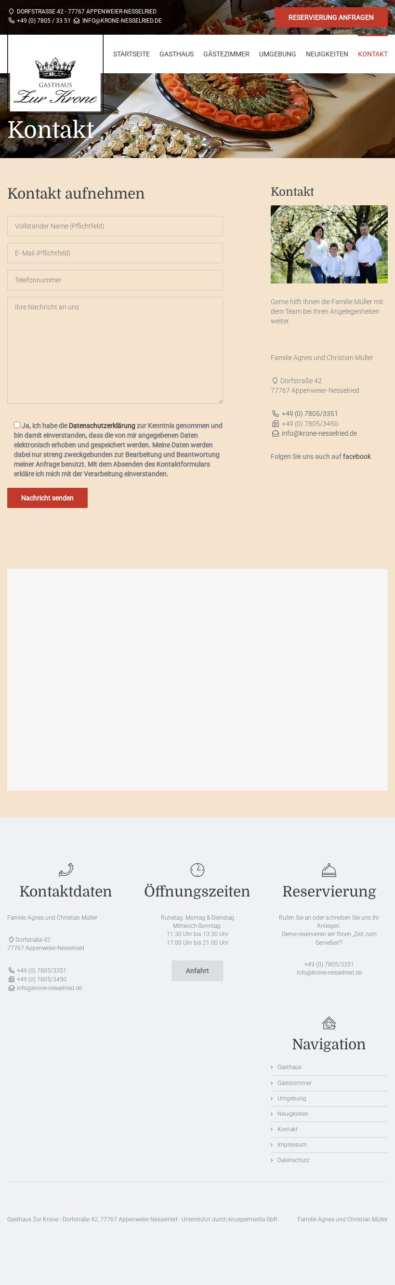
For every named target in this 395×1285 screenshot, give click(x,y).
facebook (357, 456)
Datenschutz (293, 1160)
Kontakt (373, 54)
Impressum (292, 1144)
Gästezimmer (226, 54)
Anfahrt (197, 971)
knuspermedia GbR (252, 1219)
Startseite (131, 54)
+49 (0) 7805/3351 (310, 413)
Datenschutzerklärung (102, 425)
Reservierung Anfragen (331, 17)
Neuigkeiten (327, 54)
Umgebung (277, 54)
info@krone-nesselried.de (319, 433)
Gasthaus (176, 54)
